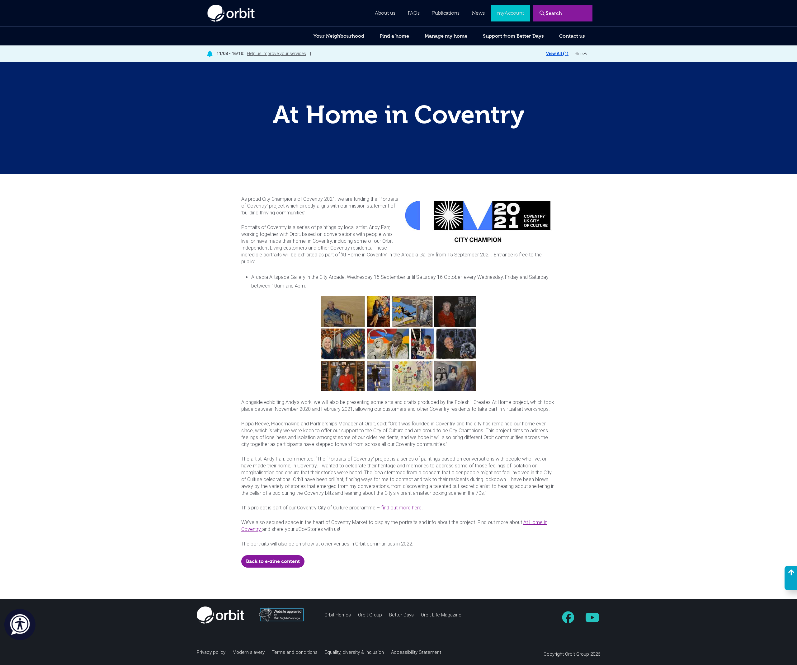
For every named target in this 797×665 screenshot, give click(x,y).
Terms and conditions (295, 652)
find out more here (401, 508)
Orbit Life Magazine (441, 615)
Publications (446, 13)
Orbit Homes (337, 615)
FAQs (414, 13)
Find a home (394, 36)
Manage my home (446, 36)
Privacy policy (211, 652)
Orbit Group (370, 615)
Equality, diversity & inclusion (354, 652)
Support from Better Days (513, 36)
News (478, 13)
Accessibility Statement (416, 652)
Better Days (401, 615)
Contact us (572, 36)
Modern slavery (249, 652)
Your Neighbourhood (339, 36)
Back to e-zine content (273, 561)
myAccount (510, 13)
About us (385, 13)
